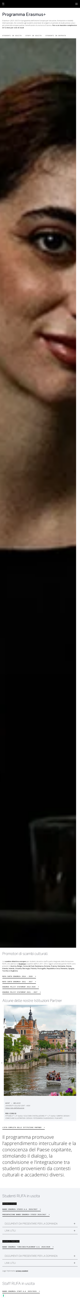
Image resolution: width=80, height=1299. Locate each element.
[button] (76, 4)
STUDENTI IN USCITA (12, 35)
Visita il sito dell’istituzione (15, 1108)
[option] (40, 1062)
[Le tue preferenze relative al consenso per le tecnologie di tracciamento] (3, 1295)
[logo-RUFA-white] (3, 4)
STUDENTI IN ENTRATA (56, 35)
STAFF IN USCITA (34, 35)
